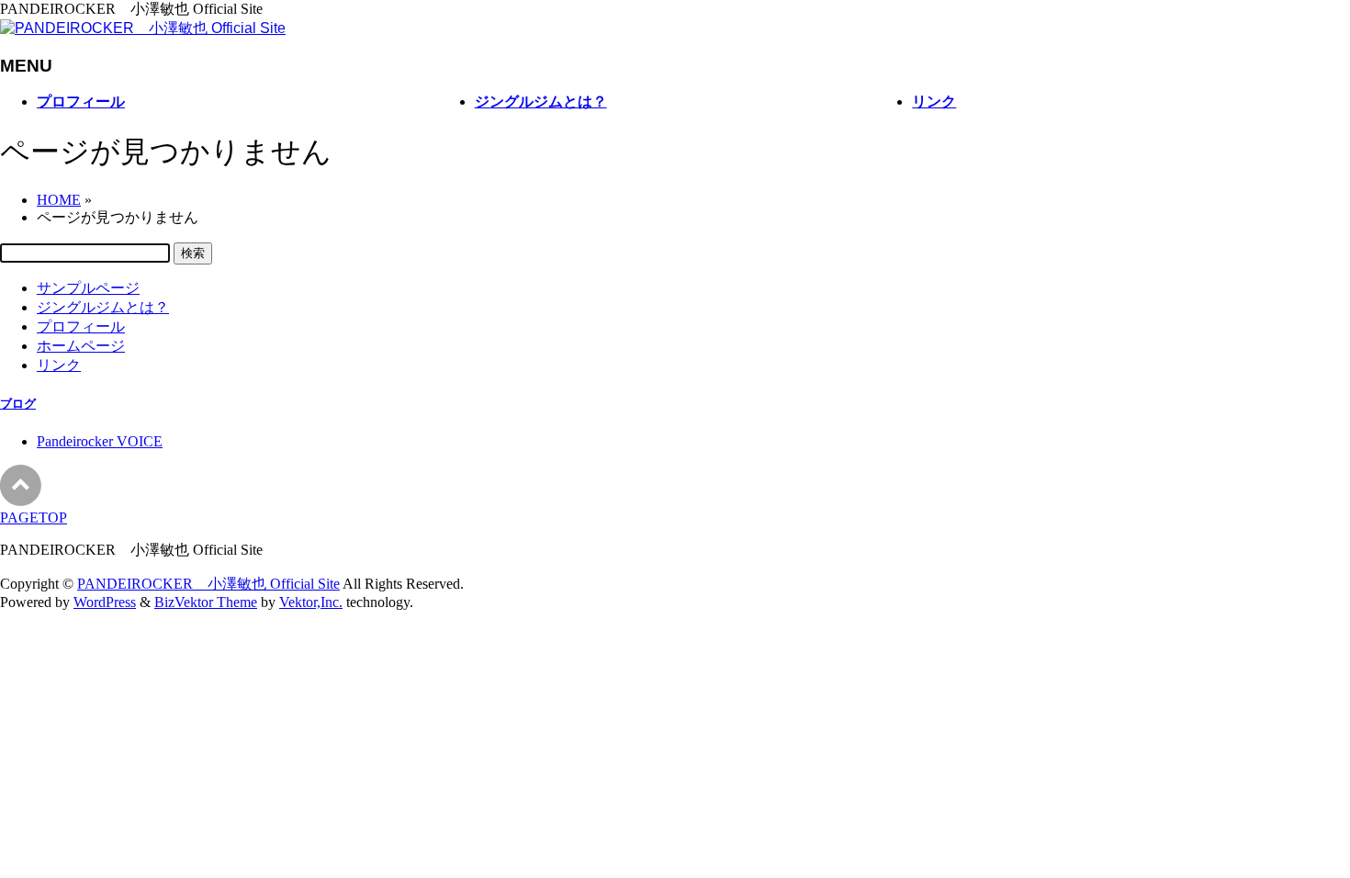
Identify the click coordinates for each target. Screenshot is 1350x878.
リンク (59, 365)
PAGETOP (33, 517)
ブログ (18, 404)
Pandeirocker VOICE (100, 441)
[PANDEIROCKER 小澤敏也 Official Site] (143, 28)
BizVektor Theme (205, 602)
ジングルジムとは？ (103, 307)
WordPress (104, 602)
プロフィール (81, 326)
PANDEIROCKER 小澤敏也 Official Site (208, 583)
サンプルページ (88, 288)
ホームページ (81, 346)
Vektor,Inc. (311, 602)
